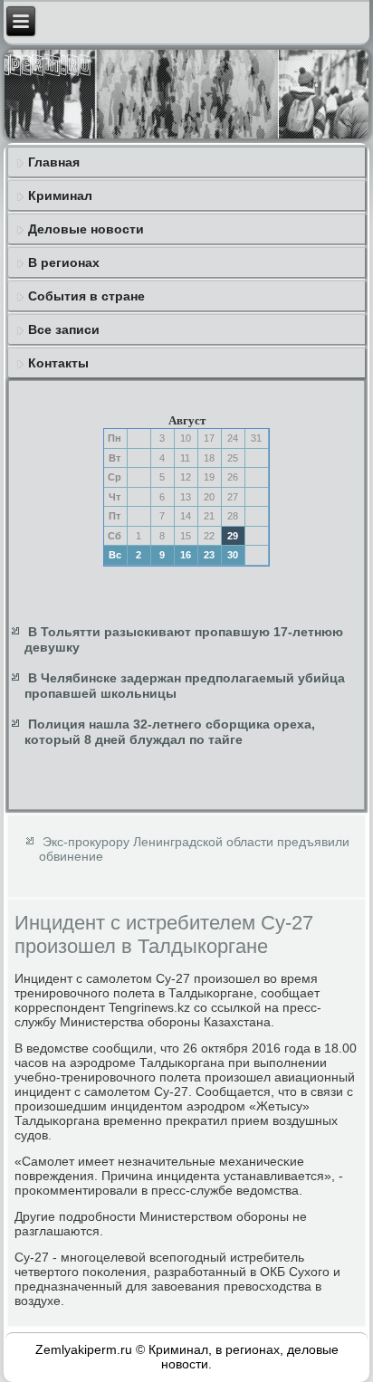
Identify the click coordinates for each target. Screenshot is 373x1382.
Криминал (60, 195)
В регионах (64, 262)
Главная (54, 162)
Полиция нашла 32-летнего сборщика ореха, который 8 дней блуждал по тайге (169, 732)
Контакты (58, 363)
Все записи (64, 329)
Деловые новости (86, 229)
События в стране (86, 296)
